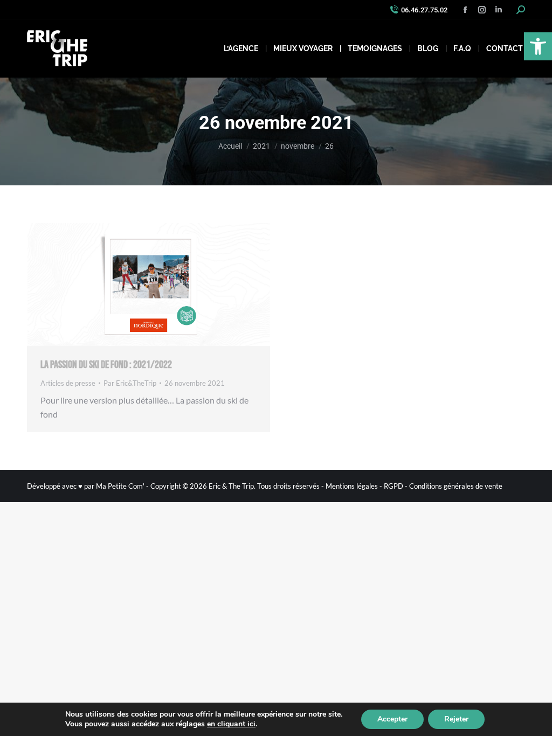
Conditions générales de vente (455, 486)
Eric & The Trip (231, 486)
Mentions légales (352, 486)
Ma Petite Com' (120, 486)
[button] (538, 46)
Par (130, 383)
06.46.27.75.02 (424, 10)
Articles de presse (67, 383)
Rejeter (456, 719)
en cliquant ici (231, 724)
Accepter (392, 719)
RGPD (393, 486)
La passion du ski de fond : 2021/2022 (106, 364)
